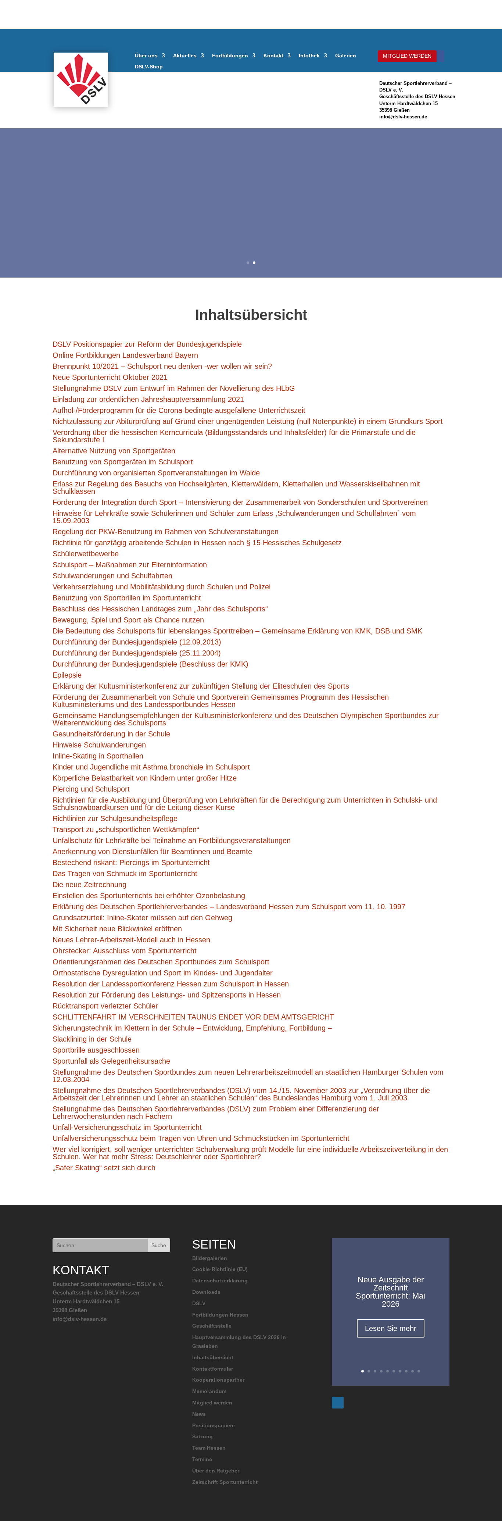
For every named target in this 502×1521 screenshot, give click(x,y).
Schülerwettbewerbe (86, 554)
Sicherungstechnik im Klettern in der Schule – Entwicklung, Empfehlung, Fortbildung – (192, 1028)
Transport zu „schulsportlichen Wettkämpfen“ (126, 829)
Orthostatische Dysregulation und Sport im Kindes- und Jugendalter (163, 973)
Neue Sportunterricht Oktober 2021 (110, 377)
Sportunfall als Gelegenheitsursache (111, 1061)
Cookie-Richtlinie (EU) (220, 1269)
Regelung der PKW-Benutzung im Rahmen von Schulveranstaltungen (166, 532)
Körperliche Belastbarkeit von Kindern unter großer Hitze (145, 778)
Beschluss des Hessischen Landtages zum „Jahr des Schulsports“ (160, 609)
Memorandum (209, 1391)
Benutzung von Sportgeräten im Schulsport (123, 462)
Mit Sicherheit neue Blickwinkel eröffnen (117, 929)
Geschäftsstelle (212, 1326)
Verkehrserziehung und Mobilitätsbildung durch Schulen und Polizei (161, 587)
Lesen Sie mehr (390, 1328)
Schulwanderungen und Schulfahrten (112, 576)
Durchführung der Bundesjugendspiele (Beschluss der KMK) (150, 664)
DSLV (198, 1303)
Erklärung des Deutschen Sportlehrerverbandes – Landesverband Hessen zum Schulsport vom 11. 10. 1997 (229, 907)
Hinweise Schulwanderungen (99, 745)
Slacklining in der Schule (92, 1039)
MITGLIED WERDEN (407, 56)
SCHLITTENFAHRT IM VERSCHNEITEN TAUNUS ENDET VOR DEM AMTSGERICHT (193, 1017)
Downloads (206, 1292)
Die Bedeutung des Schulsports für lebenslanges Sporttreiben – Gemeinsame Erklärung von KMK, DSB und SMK (237, 631)
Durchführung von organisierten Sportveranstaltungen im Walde (156, 473)
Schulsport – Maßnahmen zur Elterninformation (130, 565)
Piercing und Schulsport (91, 789)
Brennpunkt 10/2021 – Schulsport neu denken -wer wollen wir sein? (162, 366)
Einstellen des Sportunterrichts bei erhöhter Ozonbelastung (149, 896)
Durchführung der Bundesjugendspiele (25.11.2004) (137, 653)
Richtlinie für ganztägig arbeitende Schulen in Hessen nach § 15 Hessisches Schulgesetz (197, 543)
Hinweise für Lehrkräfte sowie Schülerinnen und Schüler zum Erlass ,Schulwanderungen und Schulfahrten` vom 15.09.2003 (234, 517)
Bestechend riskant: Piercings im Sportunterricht (131, 862)
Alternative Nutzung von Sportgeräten (114, 451)
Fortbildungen (230, 55)
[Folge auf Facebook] (438, 56)
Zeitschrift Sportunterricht (225, 1482)
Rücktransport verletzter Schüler (105, 1006)
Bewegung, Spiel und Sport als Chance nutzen (128, 620)
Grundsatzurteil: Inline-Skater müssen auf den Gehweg (142, 918)
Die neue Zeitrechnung (89, 885)
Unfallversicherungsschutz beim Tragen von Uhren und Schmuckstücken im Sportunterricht (201, 1138)
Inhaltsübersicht (212, 1357)
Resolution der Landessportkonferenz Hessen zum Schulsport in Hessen (171, 984)
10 (418, 1371)
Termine (202, 1459)
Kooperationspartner (218, 1380)
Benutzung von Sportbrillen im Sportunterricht (127, 598)
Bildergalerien (209, 1258)
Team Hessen (209, 1448)
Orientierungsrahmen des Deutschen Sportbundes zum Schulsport (161, 962)
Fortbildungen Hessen (220, 1315)
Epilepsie (67, 675)
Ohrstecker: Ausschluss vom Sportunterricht (125, 951)
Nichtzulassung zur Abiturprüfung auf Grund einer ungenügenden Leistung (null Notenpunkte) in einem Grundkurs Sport (248, 421)
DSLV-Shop (149, 66)
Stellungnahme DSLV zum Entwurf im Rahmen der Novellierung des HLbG (174, 388)
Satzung (202, 1436)
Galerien (345, 55)
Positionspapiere (213, 1425)
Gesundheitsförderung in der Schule (111, 734)
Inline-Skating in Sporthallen (98, 756)
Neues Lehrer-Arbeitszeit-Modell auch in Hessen (131, 940)
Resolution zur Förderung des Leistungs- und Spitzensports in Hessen (167, 995)
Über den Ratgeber (215, 1471)
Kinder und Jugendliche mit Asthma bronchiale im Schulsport (151, 767)
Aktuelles (185, 55)
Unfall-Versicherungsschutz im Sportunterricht (127, 1127)
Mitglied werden (212, 1403)
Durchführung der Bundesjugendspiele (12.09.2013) (137, 642)
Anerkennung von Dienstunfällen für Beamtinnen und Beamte (152, 851)
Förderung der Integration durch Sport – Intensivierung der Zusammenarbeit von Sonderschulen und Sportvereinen (240, 502)
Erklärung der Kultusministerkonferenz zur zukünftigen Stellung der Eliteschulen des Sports (201, 686)
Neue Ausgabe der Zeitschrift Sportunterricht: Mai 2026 (390, 1291)
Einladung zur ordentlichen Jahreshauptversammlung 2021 (148, 399)
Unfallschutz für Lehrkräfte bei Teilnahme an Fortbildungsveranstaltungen (172, 840)
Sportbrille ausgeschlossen (96, 1050)
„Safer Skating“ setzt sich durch (104, 1168)
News (199, 1414)
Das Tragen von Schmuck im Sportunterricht (125, 874)
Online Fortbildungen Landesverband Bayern (125, 355)
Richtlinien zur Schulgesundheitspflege (115, 818)
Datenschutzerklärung (220, 1280)
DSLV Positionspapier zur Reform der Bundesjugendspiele (147, 344)
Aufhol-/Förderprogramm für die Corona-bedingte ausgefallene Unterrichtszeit (179, 410)
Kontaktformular (212, 1369)
